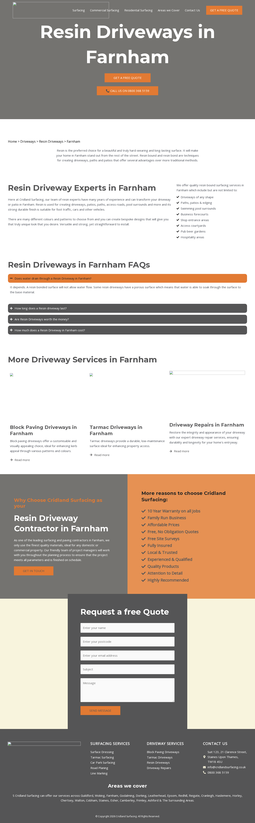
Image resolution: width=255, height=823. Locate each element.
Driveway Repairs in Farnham (206, 425)
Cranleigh (207, 795)
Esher (114, 800)
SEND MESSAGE (100, 710)
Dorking (141, 795)
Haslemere (223, 795)
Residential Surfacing (138, 10)
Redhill (182, 795)
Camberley (127, 800)
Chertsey (67, 800)
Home (12, 141)
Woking (100, 795)
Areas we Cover (169, 10)
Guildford (87, 795)
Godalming (127, 795)
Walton (79, 800)
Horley (237, 795)
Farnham (112, 795)
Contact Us (192, 10)
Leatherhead (157, 795)
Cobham (91, 800)
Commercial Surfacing (104, 10)
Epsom (172, 795)
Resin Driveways (51, 141)
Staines (104, 800)
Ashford (153, 800)
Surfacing (79, 10)
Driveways (28, 141)
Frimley (141, 800)
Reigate (194, 795)
